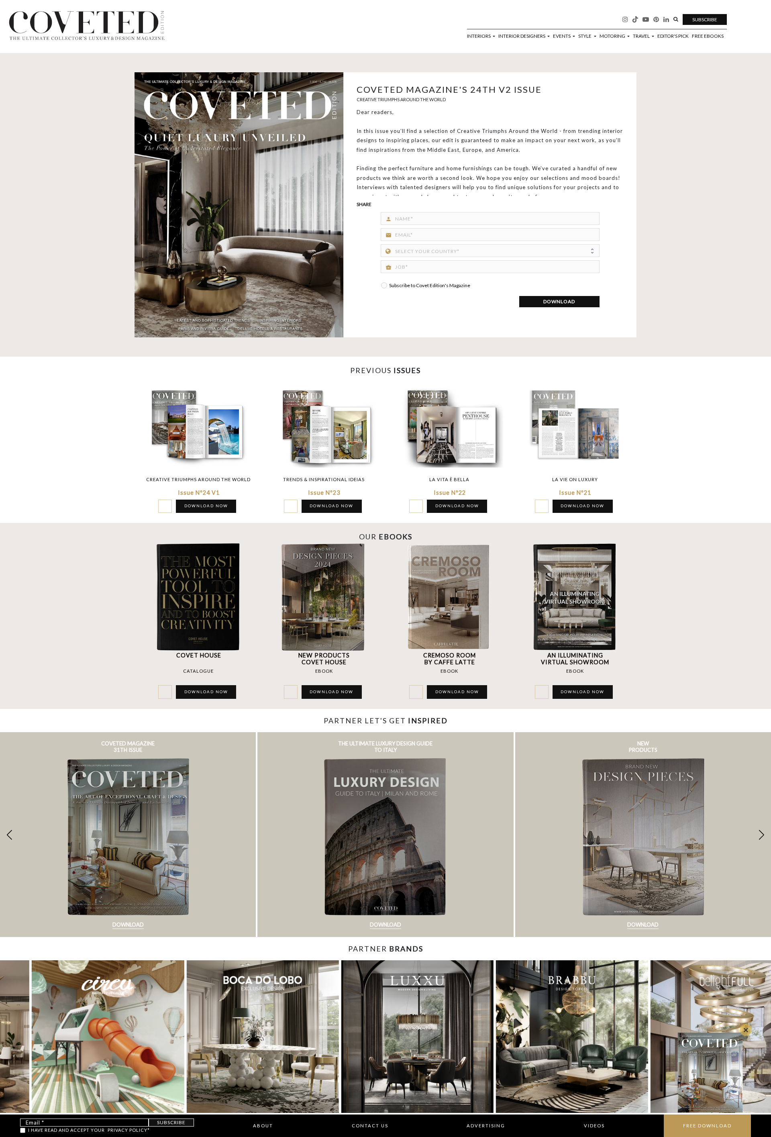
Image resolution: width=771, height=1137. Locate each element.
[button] (761, 834)
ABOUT (263, 1125)
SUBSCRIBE (704, 19)
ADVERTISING (486, 1125)
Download (128, 924)
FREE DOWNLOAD (707, 1125)
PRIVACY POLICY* (129, 1130)
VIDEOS (594, 1125)
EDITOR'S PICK (673, 36)
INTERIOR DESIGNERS (522, 36)
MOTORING (613, 36)
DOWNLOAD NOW (206, 506)
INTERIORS (479, 36)
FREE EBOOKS (708, 36)
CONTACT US (370, 1125)
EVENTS (562, 36)
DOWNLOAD (559, 301)
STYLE (585, 36)
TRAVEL (642, 36)
